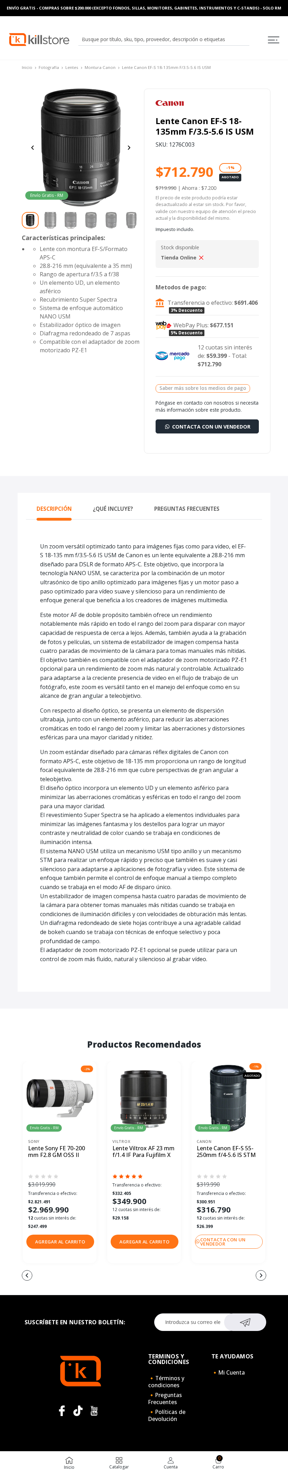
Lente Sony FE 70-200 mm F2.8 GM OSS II (56, 1152)
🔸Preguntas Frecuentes (165, 1398)
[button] (60, 1242)
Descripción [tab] (54, 508)
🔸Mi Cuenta (228, 1372)
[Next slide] (129, 147)
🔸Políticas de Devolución (166, 1415)
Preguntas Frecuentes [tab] (187, 508)
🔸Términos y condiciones (166, 1382)
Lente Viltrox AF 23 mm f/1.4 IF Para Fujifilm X (143, 1152)
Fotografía (49, 67)
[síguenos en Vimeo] (78, 1411)
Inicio (27, 67)
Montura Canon (100, 67)
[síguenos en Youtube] (94, 1411)
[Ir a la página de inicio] (39, 39)
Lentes (71, 67)
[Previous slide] (32, 147)
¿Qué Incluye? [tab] (113, 508)
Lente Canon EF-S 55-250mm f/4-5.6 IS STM (226, 1152)
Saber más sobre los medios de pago (202, 388)
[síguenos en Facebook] (62, 1411)
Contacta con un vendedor (210, 426)
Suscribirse (245, 1322)
